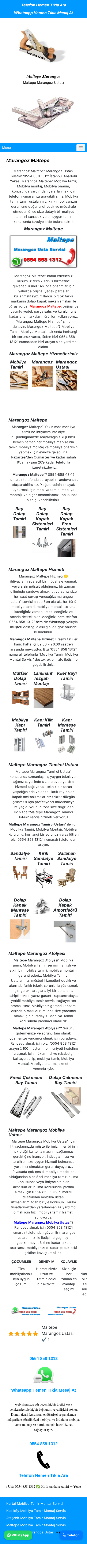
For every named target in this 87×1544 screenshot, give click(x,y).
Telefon (73, 1535)
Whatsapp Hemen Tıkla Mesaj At (43, 13)
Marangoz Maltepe (45, 306)
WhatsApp (20, 1535)
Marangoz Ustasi (40, 1532)
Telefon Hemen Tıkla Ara (43, 5)
